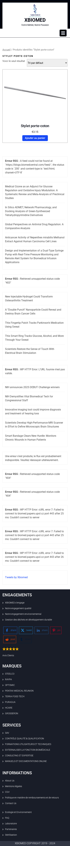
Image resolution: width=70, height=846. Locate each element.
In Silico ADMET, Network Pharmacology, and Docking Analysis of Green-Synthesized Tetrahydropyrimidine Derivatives (31, 211)
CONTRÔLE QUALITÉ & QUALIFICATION (24, 738)
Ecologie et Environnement (18, 812)
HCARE (8, 707)
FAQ (7, 818)
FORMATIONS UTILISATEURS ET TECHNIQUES (28, 744)
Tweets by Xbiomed (16, 577)
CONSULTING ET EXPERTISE (19, 755)
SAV (7, 733)
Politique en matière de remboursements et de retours (32, 797)
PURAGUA (10, 702)
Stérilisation (11, 835)
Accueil (6, 49)
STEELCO (9, 673)
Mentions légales (13, 786)
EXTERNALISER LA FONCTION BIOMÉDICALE (27, 750)
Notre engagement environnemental (23, 614)
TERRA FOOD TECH (14, 696)
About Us (9, 780)
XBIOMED (35, 20)
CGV (7, 792)
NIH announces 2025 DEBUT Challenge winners (32, 387)
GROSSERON (11, 713)
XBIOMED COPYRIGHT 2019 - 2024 (35, 843)
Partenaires (11, 829)
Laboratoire (11, 823)
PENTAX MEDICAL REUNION (19, 690)
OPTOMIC (10, 685)
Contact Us (10, 803)
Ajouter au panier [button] (35, 138)
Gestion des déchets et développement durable (28, 619)
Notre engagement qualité (18, 608)
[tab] (63, 33)
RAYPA (8, 679)
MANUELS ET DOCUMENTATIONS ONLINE (26, 761)
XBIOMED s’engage (14, 602)
